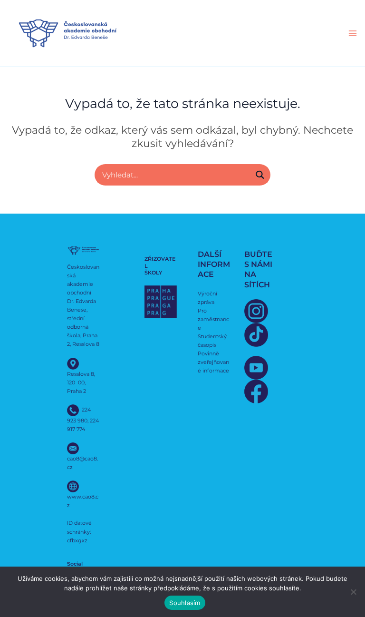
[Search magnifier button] (259, 174)
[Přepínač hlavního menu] (353, 33)
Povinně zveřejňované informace (213, 362)
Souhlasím (184, 603)
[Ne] (353, 592)
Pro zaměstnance (213, 319)
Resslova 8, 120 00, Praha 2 (81, 382)
